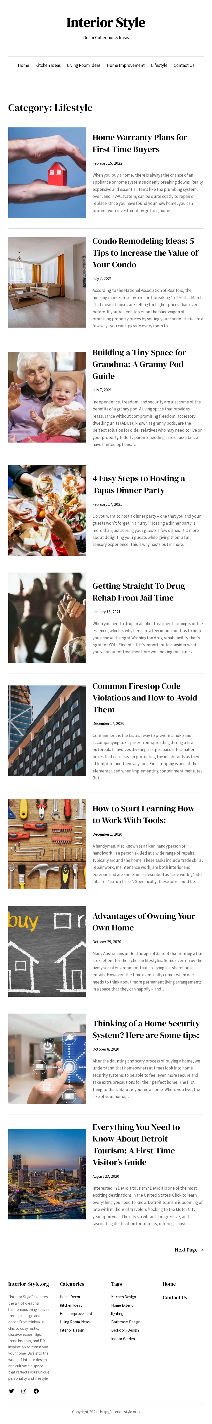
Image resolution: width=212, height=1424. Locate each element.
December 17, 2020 (108, 723)
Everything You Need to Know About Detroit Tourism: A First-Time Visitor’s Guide (136, 1144)
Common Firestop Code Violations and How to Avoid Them (145, 697)
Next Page (189, 1249)
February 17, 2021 (107, 504)
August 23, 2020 (106, 1176)
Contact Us (175, 1297)
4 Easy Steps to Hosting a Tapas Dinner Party (139, 484)
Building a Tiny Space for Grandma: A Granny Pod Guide (139, 364)
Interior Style (106, 22)
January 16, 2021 (107, 611)
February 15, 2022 (107, 163)
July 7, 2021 (102, 278)
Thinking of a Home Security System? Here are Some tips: (146, 1029)
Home (169, 1284)
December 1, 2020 (107, 834)
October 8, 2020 (106, 1049)
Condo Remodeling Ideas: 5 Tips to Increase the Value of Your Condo (145, 252)
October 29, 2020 (107, 941)
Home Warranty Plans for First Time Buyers (140, 143)
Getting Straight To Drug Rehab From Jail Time (139, 591)
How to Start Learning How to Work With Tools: (144, 814)
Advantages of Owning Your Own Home (144, 922)
